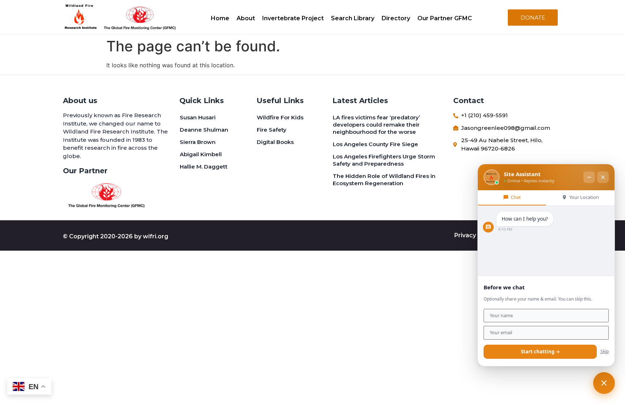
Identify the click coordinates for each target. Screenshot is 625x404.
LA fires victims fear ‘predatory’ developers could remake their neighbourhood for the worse (376, 124)
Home (220, 18)
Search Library (352, 18)
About (246, 18)
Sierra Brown (198, 142)
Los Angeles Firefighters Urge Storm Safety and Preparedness (384, 160)
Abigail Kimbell (201, 154)
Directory (396, 18)
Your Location (584, 197)
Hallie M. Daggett (204, 166)
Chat (516, 197)
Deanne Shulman (204, 129)
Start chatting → (540, 351)
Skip (604, 351)
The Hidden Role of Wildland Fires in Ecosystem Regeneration (384, 180)
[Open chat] (604, 383)
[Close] (603, 177)
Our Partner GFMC (444, 18)
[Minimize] (589, 177)
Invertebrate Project (293, 18)
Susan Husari (198, 117)
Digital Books (275, 142)
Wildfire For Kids (280, 117)
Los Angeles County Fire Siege (375, 144)
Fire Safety (271, 129)
